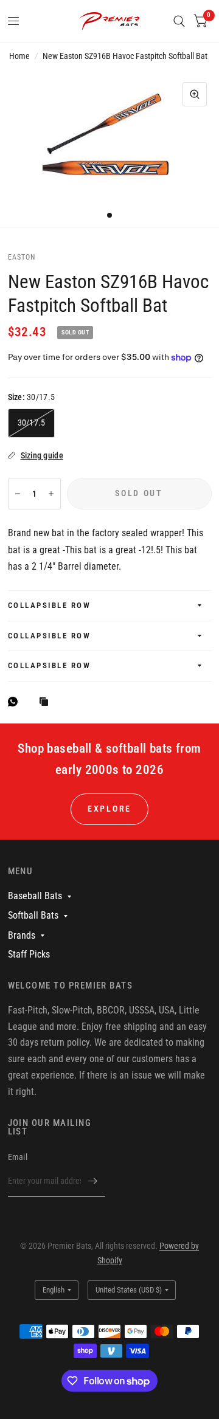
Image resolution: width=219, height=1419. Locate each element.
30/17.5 (32, 422)
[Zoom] (194, 94)
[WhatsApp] (16, 701)
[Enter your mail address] (93, 1180)
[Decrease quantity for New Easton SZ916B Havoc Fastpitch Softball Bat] (18, 493)
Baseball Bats (35, 896)
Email (17, 1157)
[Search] (179, 21)
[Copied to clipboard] (47, 702)
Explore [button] (109, 808)
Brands (21, 935)
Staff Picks (29, 954)
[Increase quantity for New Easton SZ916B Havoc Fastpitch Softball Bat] (51, 493)
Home (19, 56)
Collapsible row (49, 605)
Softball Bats (33, 915)
